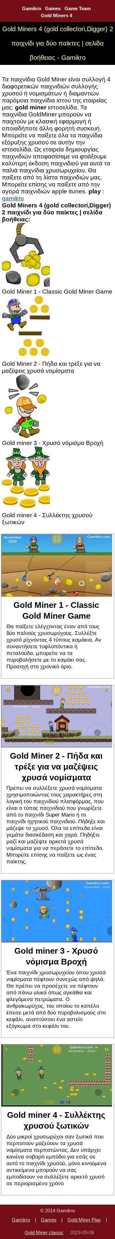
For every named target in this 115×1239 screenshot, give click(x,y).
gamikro (13, 198)
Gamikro (31, 8)
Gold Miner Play (84, 1219)
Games (53, 8)
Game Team (78, 8)
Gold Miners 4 (56, 15)
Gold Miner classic (44, 1232)
